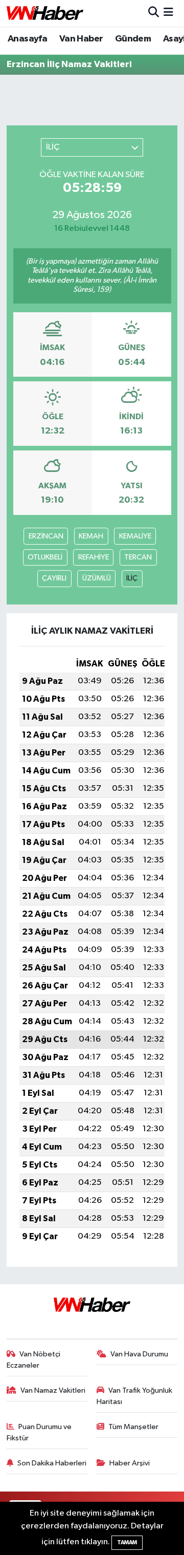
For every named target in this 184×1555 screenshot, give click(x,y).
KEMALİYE (135, 536)
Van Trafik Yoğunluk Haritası (135, 1396)
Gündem (133, 39)
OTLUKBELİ (45, 557)
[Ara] (153, 13)
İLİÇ (131, 578)
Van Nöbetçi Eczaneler (34, 1359)
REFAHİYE (93, 557)
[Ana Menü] (168, 13)
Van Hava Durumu (139, 1354)
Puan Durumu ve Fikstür (39, 1432)
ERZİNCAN (46, 536)
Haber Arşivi (129, 1463)
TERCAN (138, 557)
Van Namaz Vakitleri (52, 1390)
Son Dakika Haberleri (51, 1463)
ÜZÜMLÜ (96, 578)
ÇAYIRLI (54, 578)
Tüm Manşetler (133, 1427)
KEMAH (91, 536)
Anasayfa (27, 39)
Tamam (127, 1542)
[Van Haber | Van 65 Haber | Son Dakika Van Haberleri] (45, 13)
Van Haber (81, 39)
